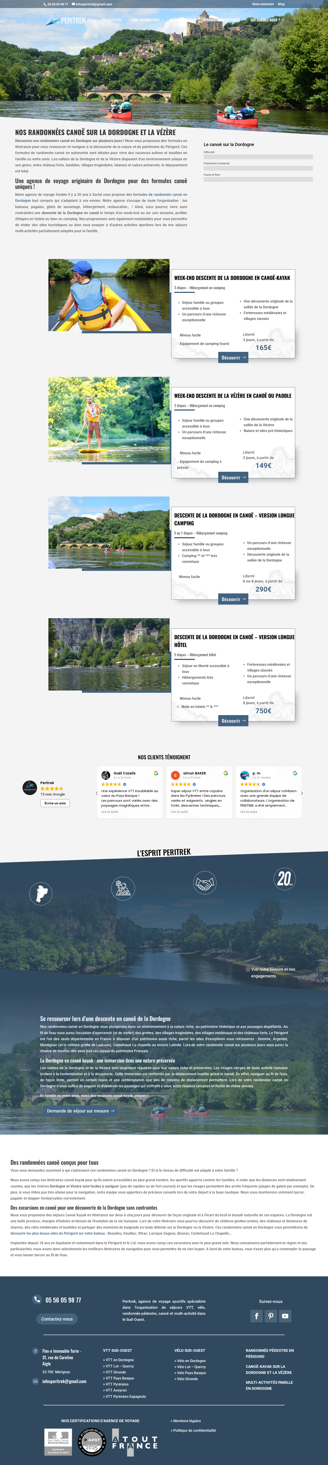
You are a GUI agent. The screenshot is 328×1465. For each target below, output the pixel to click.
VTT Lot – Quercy (120, 1366)
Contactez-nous (57, 1319)
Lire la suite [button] (146, 812)
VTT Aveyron (116, 1390)
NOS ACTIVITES (111, 20)
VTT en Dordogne (120, 1360)
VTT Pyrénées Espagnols (126, 1396)
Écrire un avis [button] (55, 803)
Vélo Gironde (187, 1379)
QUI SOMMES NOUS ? (265, 20)
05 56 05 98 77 (63, 1299)
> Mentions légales (186, 1421)
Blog (281, 4)
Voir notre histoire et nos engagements (273, 973)
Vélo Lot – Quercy (191, 1367)
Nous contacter (263, 4)
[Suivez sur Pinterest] (271, 1316)
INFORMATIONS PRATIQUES (221, 20)
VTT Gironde (116, 1372)
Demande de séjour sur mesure (78, 1111)
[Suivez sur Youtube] (285, 1316)
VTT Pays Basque (120, 1378)
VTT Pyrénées (117, 1384)
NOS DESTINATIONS (146, 20)
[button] (302, 793)
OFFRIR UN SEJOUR (183, 20)
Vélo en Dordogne (191, 1361)
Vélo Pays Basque (191, 1373)
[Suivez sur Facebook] (256, 1316)
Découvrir (231, 357)
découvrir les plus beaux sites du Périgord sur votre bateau (57, 1233)
